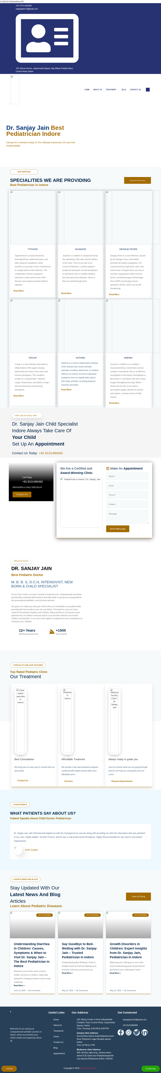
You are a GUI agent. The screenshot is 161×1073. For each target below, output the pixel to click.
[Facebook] (137, 39)
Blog (124, 90)
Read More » (19, 985)
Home (87, 90)
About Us (97, 90)
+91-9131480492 (51, 453)
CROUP (33, 358)
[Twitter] (136, 1032)
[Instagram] (148, 39)
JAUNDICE (80, 249)
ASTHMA (80, 358)
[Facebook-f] (121, 1032)
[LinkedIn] (142, 39)
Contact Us (135, 90)
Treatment (111, 90)
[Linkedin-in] (144, 1032)
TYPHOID (33, 249)
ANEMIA (128, 358)
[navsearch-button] (148, 90)
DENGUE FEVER (128, 249)
